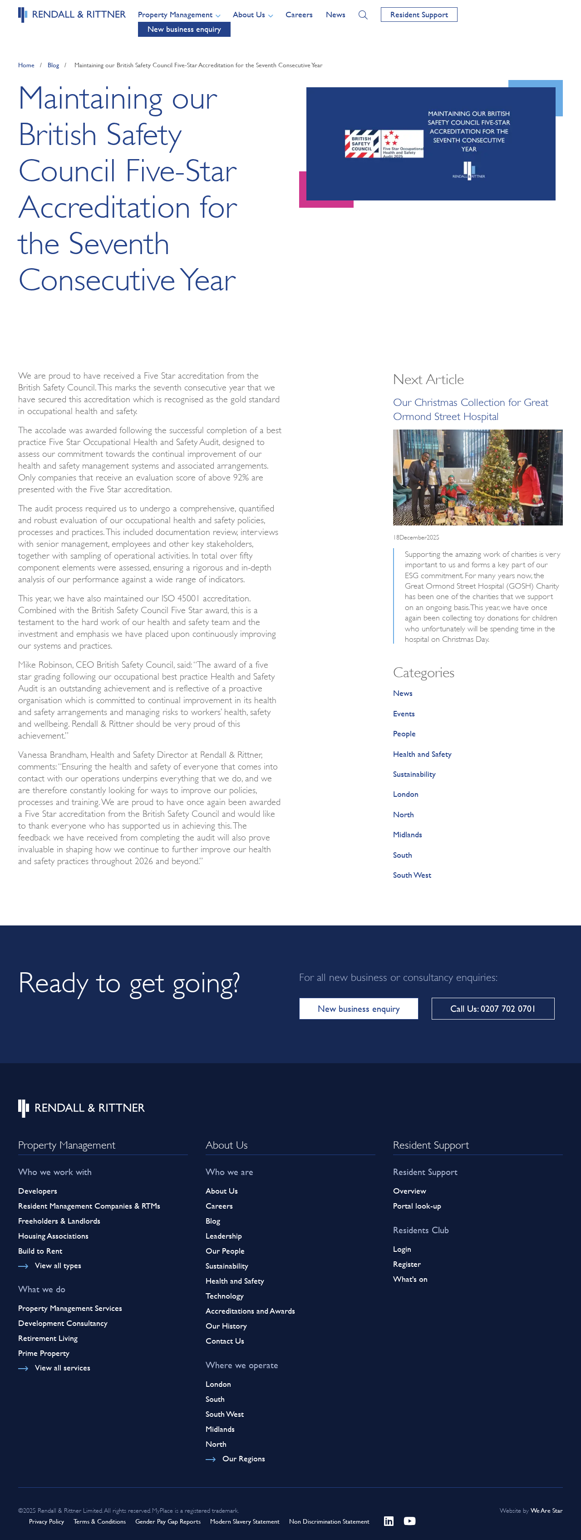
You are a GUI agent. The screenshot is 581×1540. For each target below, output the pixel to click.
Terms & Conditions (100, 1521)
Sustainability (414, 774)
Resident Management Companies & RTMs (89, 1206)
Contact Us (225, 1341)
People (404, 733)
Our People (225, 1251)
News (335, 14)
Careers (299, 14)
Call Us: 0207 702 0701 (493, 1008)
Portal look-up (417, 1206)
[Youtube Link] (410, 1519)
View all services (62, 1367)
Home (26, 65)
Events (404, 713)
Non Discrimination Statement (329, 1521)
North (403, 814)
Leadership (224, 1236)
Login (402, 1249)
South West (412, 875)
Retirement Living (48, 1338)
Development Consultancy (63, 1323)
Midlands (407, 834)
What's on (410, 1279)
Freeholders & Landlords (59, 1221)
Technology (225, 1296)
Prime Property (43, 1353)
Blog (53, 65)
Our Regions (243, 1458)
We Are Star (547, 1510)
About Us (222, 1191)
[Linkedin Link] (390, 1519)
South (402, 855)
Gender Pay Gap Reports (168, 1521)
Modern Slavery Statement (245, 1521)
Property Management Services (70, 1308)
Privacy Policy (46, 1521)
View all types (58, 1265)
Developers (37, 1191)
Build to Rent (40, 1251)
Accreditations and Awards (250, 1311)
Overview (409, 1191)
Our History (226, 1326)
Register (407, 1264)
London (406, 794)
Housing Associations (53, 1236)
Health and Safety (422, 754)
